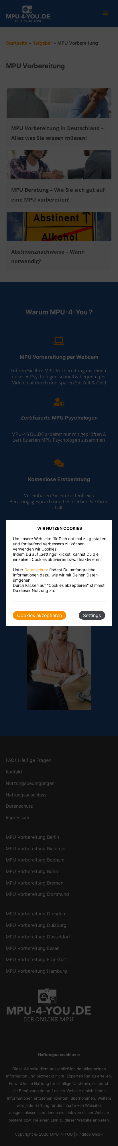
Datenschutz (36, 569)
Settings (92, 615)
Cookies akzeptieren (39, 615)
